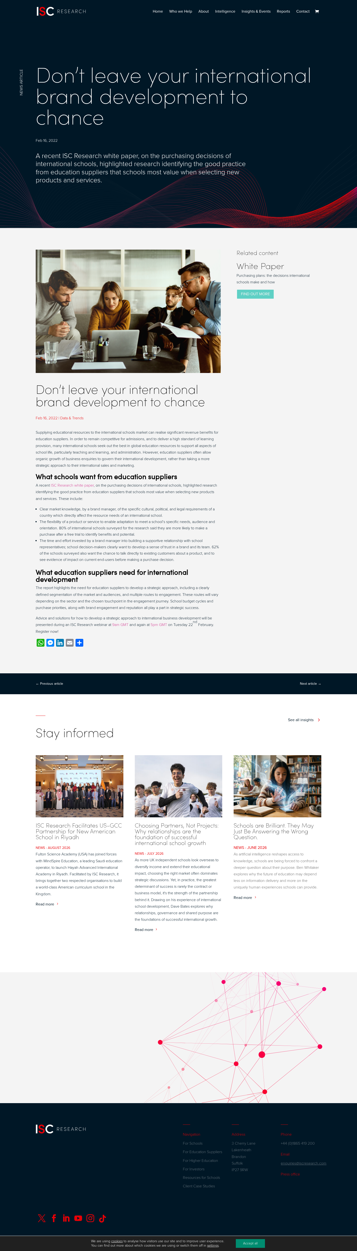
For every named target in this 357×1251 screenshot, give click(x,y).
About (203, 12)
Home (158, 12)
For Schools (193, 1143)
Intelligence (225, 12)
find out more (255, 294)
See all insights (301, 720)
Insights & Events (256, 12)
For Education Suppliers (202, 1152)
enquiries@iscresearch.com (303, 1163)
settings (213, 1245)
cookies (117, 1241)
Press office (290, 1174)
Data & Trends (72, 418)
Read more (45, 904)
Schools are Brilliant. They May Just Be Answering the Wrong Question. (274, 831)
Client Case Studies (199, 1186)
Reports (283, 12)
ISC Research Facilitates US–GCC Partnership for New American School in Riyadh (79, 831)
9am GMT (120, 624)
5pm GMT (159, 624)
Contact (303, 12)
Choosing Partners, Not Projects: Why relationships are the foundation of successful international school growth (177, 833)
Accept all (250, 1243)
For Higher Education (200, 1160)
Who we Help (180, 12)
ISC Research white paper (72, 485)
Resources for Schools (201, 1177)
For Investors (193, 1169)
